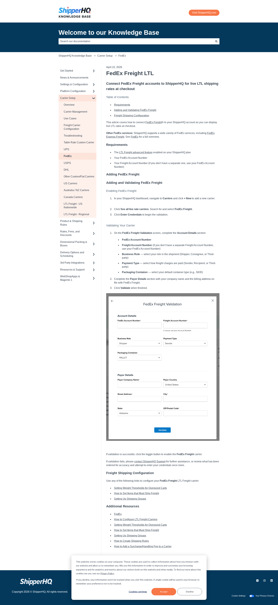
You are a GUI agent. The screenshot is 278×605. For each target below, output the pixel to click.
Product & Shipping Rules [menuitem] (71, 223)
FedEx (122, 55)
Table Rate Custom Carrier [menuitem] (79, 142)
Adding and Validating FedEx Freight (135, 110)
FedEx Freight (153, 122)
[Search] (216, 41)
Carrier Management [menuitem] (75, 111)
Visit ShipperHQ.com (204, 12)
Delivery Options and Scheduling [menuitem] (72, 254)
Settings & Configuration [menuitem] (74, 84)
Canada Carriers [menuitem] (73, 197)
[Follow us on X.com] (257, 580)
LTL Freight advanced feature (136, 152)
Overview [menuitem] (69, 104)
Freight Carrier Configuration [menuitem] (72, 127)
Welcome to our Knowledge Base (109, 32)
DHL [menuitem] (66, 169)
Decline (190, 591)
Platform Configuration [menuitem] (73, 91)
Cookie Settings (239, 596)
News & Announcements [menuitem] (74, 77)
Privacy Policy (107, 573)
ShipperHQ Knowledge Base (75, 55)
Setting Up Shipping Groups (130, 498)
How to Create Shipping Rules (131, 541)
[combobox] (136, 41)
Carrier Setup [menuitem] (67, 98)
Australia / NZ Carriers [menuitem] (76, 190)
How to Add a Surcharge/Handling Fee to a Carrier (142, 546)
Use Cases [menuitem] (70, 118)
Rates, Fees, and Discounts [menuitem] (70, 233)
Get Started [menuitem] (66, 70)
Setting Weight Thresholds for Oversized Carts (140, 488)
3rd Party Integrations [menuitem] (72, 262)
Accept (163, 591)
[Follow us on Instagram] (264, 580)
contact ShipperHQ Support (150, 461)
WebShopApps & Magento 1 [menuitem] (70, 278)
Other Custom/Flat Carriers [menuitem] (79, 176)
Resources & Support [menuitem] (72, 269)
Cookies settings (138, 591)
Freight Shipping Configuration (131, 115)
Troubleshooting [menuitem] (73, 135)
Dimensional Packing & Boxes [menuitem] (73, 244)
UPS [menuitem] (66, 149)
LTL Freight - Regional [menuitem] (76, 214)
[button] (93, 71)
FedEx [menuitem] (68, 156)
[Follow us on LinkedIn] (271, 580)
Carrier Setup (105, 55)
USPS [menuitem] (67, 163)
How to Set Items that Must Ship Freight (136, 493)
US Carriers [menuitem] (70, 183)
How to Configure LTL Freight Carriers (135, 519)
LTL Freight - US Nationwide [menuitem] (73, 205)
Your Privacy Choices (264, 596)
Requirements (122, 104)
